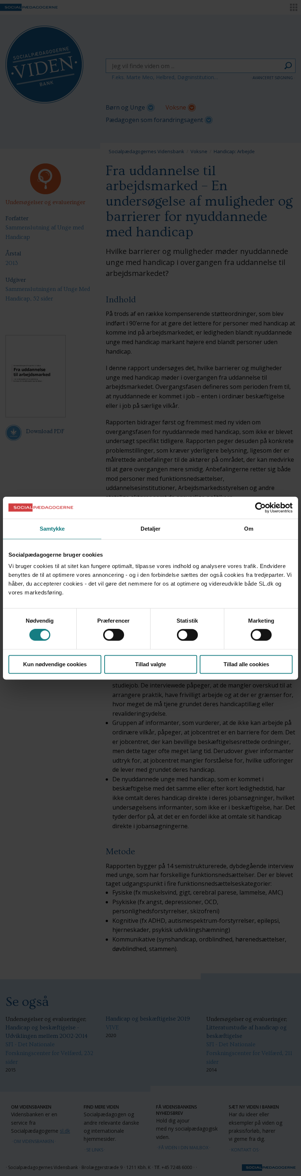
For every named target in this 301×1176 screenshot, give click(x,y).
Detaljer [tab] (151, 529)
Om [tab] (248, 529)
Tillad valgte (150, 664)
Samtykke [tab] (52, 529)
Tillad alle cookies (246, 664)
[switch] (113, 635)
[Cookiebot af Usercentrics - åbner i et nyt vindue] (260, 507)
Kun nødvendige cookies (55, 664)
